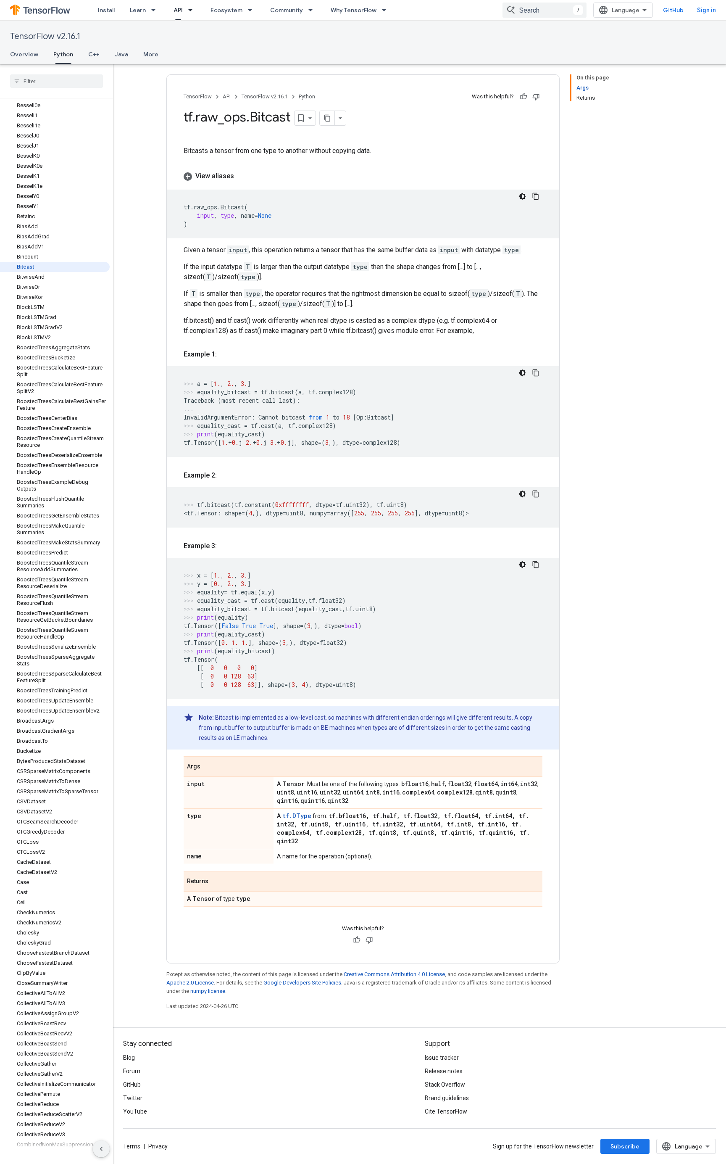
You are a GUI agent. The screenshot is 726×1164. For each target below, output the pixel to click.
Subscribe (624, 1146)
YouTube (135, 1111)
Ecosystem (226, 10)
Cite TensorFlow (446, 1111)
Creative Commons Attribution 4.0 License (394, 974)
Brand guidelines (447, 1098)
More (150, 54)
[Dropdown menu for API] (193, 10)
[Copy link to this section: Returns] (216, 882)
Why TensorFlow (353, 10)
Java (121, 54)
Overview (24, 54)
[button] (363, 176)
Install (106, 10)
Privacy (158, 1146)
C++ (94, 54)
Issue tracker (442, 1057)
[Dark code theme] (522, 196)
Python (63, 54)
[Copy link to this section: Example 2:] (225, 475)
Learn (138, 10)
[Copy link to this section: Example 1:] (225, 354)
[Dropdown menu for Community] (313, 10)
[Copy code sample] (535, 196)
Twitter (132, 1098)
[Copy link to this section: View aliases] (242, 176)
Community (286, 10)
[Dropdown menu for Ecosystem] (252, 10)
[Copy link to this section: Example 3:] (225, 546)
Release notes (444, 1071)
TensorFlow (198, 96)
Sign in (706, 10)
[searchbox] (56, 81)
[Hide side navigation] (101, 1148)
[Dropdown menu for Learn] (156, 10)
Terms (131, 1146)
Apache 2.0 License (190, 982)
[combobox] (544, 10)
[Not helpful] (536, 96)
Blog (129, 1057)
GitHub (673, 10)
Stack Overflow (445, 1084)
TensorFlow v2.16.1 (45, 36)
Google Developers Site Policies (302, 982)
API (178, 10)
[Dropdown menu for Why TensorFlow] (386, 10)
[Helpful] (523, 96)
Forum (131, 1071)
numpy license (207, 991)
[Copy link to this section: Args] (208, 767)
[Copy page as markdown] (327, 118)
